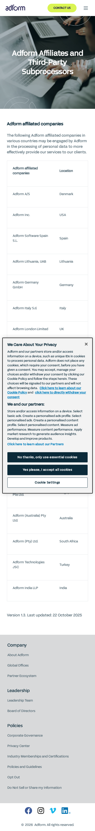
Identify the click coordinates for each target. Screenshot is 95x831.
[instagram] (41, 811)
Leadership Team (20, 700)
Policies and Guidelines (24, 767)
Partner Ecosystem (21, 676)
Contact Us (62, 8)
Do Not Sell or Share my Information (34, 788)
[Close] (86, 344)
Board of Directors (21, 711)
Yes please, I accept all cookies (47, 470)
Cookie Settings (47, 482)
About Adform (18, 655)
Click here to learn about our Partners (35, 444)
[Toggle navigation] (85, 8)
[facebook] (28, 811)
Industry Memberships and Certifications (38, 756)
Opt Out (13, 777)
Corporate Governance (25, 735)
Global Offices (18, 665)
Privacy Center (18, 746)
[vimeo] (53, 811)
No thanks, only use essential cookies (47, 457)
